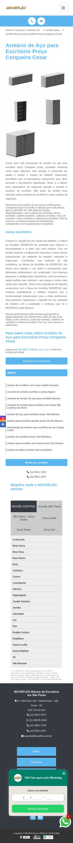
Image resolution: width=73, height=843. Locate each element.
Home (36, 751)
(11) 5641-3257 (37, 476)
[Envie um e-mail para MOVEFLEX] (41, 21)
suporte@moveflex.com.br (38, 736)
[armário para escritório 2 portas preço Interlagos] (53, 80)
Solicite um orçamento (36, 361)
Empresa (36, 762)
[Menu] (63, 8)
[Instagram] (33, 817)
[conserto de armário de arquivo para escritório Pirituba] (21, 143)
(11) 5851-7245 (26, 349)
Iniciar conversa (38, 808)
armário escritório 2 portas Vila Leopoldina (29, 450)
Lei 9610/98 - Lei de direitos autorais (44, 679)
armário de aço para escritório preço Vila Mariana (33, 414)
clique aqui (44, 349)
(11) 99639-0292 (37, 720)
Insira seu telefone (38, 790)
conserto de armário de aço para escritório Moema (33, 398)
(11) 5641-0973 (37, 714)
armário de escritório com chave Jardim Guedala (32, 385)
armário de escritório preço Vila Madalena (29, 436)
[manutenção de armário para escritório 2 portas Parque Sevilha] (21, 112)
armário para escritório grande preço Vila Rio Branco (35, 421)
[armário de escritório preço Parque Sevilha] (53, 112)
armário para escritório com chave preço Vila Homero (35, 443)
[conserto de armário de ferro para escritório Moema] (21, 80)
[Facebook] (40, 817)
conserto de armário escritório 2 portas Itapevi (31, 392)
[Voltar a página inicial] (16, 8)
